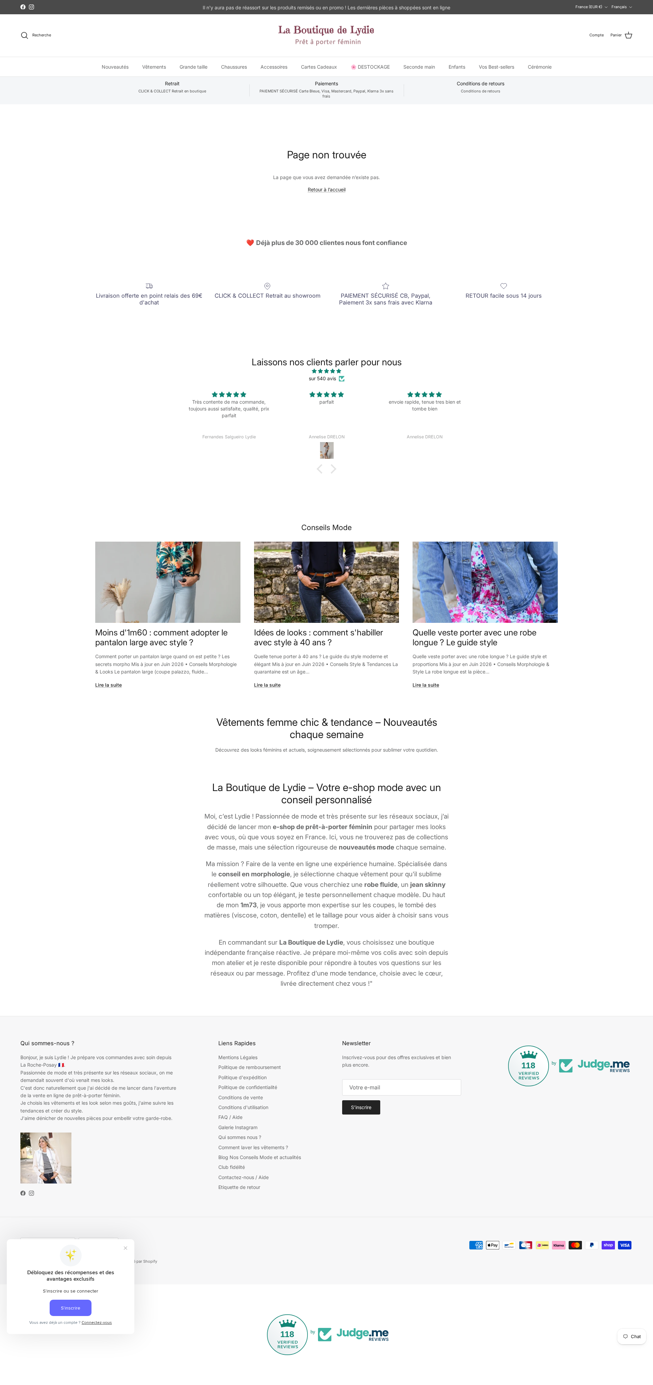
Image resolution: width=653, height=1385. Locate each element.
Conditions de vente (240, 1097)
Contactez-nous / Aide (243, 1177)
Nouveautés (115, 66)
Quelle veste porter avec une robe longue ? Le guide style (474, 637)
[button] (321, 469)
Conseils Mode (326, 527)
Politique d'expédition (242, 1077)
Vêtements (154, 66)
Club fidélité (231, 1167)
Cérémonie (540, 66)
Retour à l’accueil (327, 189)
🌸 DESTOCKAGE (370, 66)
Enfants (457, 66)
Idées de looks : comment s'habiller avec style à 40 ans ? (318, 637)
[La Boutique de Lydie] (326, 35)
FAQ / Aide (230, 1117)
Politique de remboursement (249, 1067)
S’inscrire (361, 1107)
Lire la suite (108, 685)
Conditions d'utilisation (243, 1107)
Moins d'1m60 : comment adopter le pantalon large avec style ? (161, 637)
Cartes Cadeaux (319, 66)
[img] (326, 371)
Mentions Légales (237, 1057)
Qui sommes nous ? (239, 1137)
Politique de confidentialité (247, 1087)
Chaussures (234, 66)
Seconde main (419, 66)
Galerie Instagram (237, 1127)
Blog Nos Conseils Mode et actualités (259, 1157)
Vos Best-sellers (496, 66)
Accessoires (274, 66)
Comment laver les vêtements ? (253, 1147)
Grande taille (193, 66)
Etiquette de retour (239, 1187)
